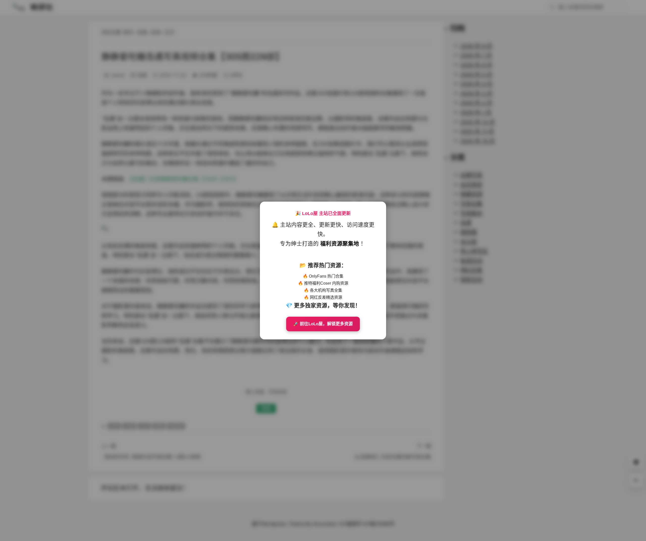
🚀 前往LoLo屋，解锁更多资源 (323, 323)
